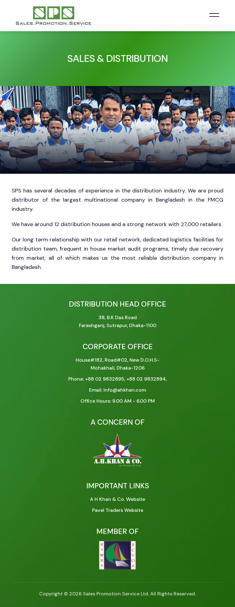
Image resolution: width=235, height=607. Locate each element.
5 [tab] (128, 165)
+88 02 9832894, (146, 379)
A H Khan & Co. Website (117, 499)
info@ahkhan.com (124, 390)
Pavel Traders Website (117, 510)
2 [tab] (96, 165)
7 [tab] (150, 165)
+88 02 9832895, (105, 379)
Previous (11, 130)
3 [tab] (107, 165)
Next (224, 130)
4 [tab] (117, 165)
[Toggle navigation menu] (214, 15)
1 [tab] (85, 165)
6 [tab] (139, 165)
